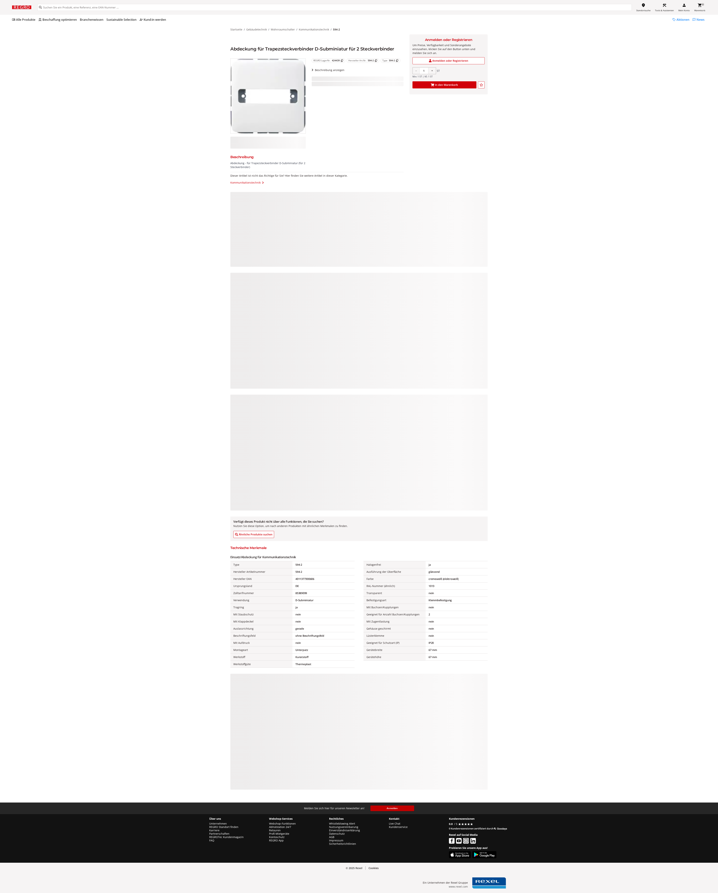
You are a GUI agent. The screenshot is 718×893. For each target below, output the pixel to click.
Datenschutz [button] (337, 833)
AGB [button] (331, 837)
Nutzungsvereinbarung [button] (343, 827)
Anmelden (392, 808)
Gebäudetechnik (256, 29)
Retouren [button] (275, 830)
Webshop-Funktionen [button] (282, 823)
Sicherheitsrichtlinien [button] (342, 844)
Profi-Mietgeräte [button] (279, 833)
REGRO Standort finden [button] (223, 827)
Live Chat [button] (394, 823)
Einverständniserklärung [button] (344, 830)
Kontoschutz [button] (277, 837)
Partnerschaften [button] (219, 833)
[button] (374, 868)
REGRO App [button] (276, 840)
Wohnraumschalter (283, 29)
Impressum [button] (336, 840)
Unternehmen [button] (218, 823)
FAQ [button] (211, 840)
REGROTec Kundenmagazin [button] (226, 837)
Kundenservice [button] (398, 827)
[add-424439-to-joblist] (481, 84)
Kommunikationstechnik (314, 29)
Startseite (236, 29)
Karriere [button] (214, 830)
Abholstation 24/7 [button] (280, 827)
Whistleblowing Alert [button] (342, 823)
